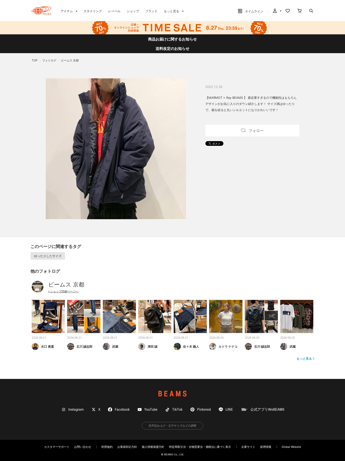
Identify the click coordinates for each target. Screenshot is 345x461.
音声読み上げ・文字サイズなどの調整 (172, 425)
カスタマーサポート (56, 447)
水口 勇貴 (47, 346)
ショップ (133, 11)
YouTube (150, 409)
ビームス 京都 (66, 284)
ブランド (151, 11)
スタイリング (93, 11)
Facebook (122, 409)
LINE (229, 409)
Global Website (291, 447)
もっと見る (304, 358)
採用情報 (265, 447)
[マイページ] (276, 11)
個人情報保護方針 (153, 447)
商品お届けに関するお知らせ (172, 39)
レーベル (114, 11)
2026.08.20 (216, 338)
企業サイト (248, 447)
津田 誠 (152, 346)
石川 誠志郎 (84, 346)
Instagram (76, 409)
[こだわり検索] (311, 11)
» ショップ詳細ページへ (63, 291)
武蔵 (115, 346)
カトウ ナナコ (228, 346)
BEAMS (172, 394)
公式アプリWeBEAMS (267, 409)
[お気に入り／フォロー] (288, 11)
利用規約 (107, 447)
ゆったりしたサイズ (47, 256)
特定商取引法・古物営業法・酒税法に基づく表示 (200, 447)
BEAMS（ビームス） (41, 10)
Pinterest (204, 409)
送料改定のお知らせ (172, 48)
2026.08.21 (39, 338)
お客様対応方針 (127, 447)
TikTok (177, 409)
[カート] (299, 11)
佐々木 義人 (191, 346)
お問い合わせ (82, 447)
